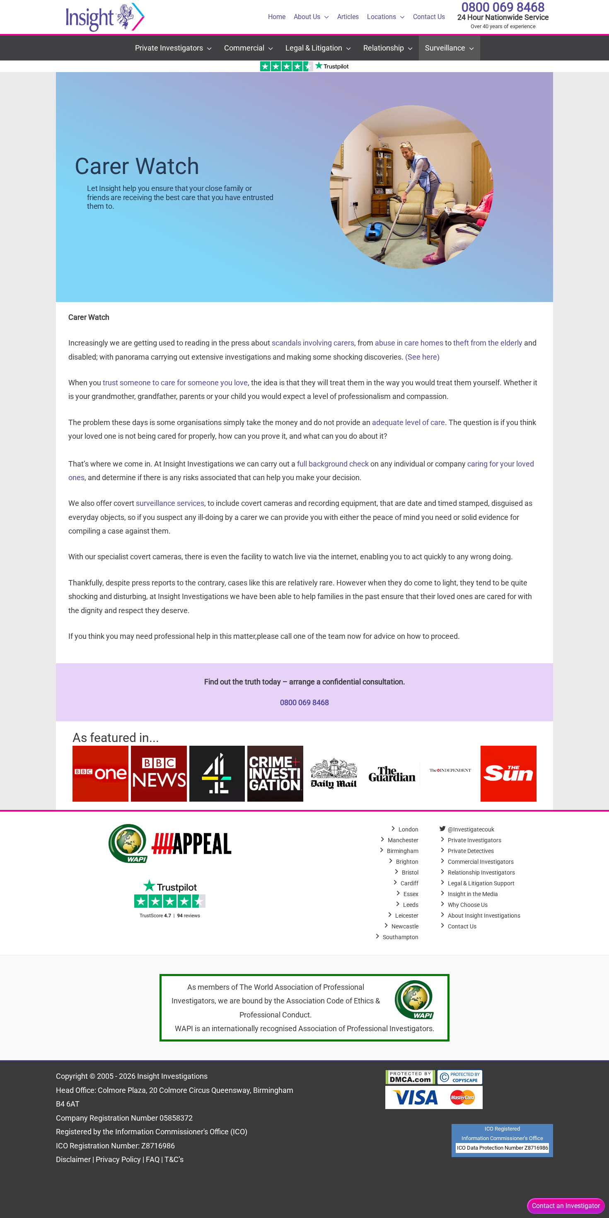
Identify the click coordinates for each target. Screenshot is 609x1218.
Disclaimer (74, 1159)
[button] (324, 17)
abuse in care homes (409, 342)
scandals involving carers (313, 342)
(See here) (422, 357)
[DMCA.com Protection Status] (410, 1076)
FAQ (153, 1159)
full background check (333, 463)
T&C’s (174, 1159)
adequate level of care (408, 422)
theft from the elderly (487, 342)
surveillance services (170, 503)
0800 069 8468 (503, 7)
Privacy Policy (118, 1159)
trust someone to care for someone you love (175, 382)
